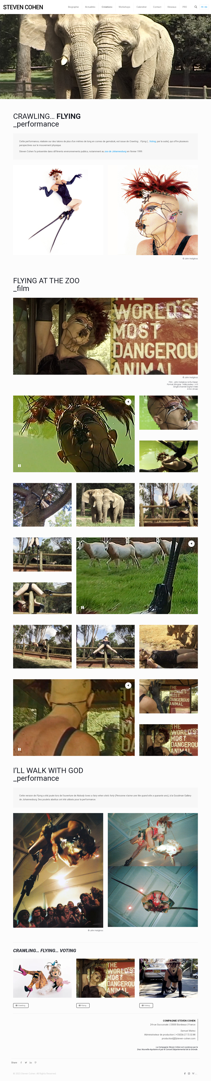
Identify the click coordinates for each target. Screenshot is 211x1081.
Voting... (147, 1006)
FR (202, 7)
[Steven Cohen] (23, 7)
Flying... (84, 1006)
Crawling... (22, 1006)
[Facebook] (184, 1073)
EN (206, 7)
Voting (152, 141)
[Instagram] (189, 1073)
